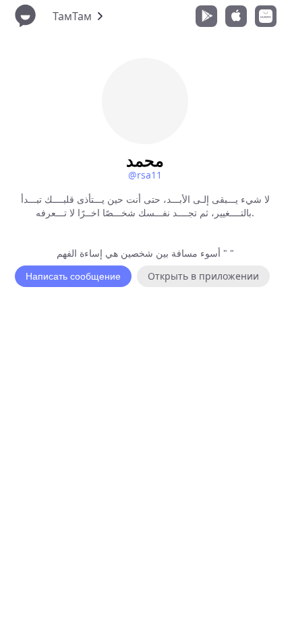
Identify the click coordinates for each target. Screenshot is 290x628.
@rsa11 (145, 174)
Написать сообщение (73, 276)
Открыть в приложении (203, 276)
